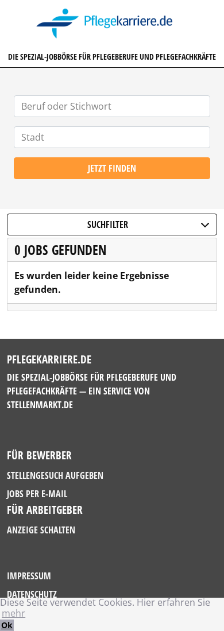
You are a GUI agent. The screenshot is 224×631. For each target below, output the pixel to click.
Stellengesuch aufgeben (55, 475)
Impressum (29, 576)
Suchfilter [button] (107, 224)
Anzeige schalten (41, 530)
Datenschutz (32, 594)
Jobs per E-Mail (37, 493)
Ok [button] (7, 625)
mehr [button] (13, 613)
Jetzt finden (112, 168)
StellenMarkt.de (40, 404)
